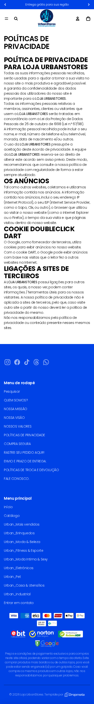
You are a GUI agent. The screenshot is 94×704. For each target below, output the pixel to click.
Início (8, 507)
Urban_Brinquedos (19, 533)
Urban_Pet (12, 576)
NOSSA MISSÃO (15, 408)
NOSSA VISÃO (14, 417)
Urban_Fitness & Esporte (23, 550)
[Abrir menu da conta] (77, 18)
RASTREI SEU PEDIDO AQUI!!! (24, 452)
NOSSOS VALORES (17, 426)
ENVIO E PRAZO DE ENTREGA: (25, 461)
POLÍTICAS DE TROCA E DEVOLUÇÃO (31, 469)
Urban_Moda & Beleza (22, 541)
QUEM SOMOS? (16, 400)
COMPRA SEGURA (17, 443)
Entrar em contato (19, 602)
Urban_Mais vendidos (22, 524)
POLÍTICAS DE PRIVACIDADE (24, 435)
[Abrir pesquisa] (16, 18)
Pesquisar (12, 391)
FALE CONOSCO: (16, 478)
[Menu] (6, 18)
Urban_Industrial (17, 594)
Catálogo (12, 515)
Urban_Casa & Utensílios (24, 585)
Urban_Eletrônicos (19, 568)
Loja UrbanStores (31, 694)
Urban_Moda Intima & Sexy (26, 559)
